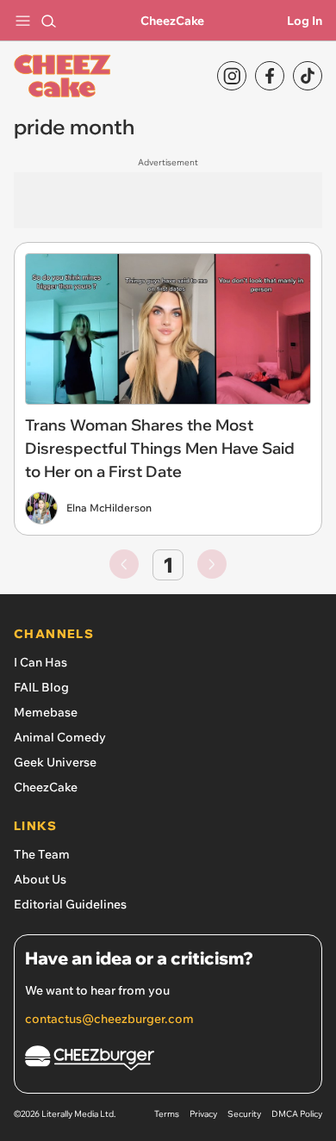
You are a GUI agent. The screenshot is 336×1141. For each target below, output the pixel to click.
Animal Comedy (60, 737)
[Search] (48, 21)
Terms (166, 1113)
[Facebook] (269, 75)
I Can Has (40, 662)
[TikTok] (307, 75)
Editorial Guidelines (70, 904)
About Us (40, 879)
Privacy (203, 1113)
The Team (42, 854)
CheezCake (172, 20)
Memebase (46, 712)
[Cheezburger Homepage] (168, 1060)
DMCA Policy (296, 1113)
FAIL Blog (41, 687)
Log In (304, 20)
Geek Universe (55, 762)
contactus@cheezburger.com (109, 1018)
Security (244, 1113)
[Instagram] (231, 75)
